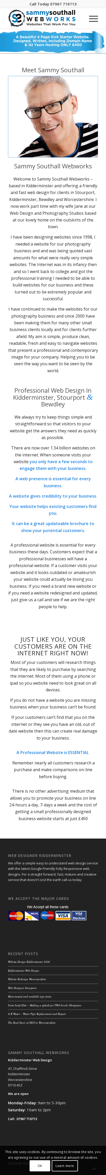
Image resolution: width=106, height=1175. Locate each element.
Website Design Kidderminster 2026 (29, 962)
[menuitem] (91, 18)
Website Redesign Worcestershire (27, 979)
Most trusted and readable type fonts (29, 996)
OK (40, 1166)
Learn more (65, 1166)
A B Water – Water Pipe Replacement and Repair (37, 1014)
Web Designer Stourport (22, 988)
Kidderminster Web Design (23, 970)
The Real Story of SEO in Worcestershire (32, 1022)
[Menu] (91, 18)
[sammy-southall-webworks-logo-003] (44, 18)
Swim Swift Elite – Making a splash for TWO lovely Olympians (44, 1005)
